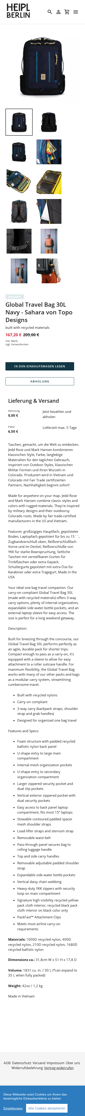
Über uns (73, 1063)
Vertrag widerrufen (59, 1068)
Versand (39, 1063)
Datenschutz (21, 1063)
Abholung (39, 381)
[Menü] (75, 12)
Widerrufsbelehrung (27, 1068)
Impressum (55, 1063)
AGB (7, 1063)
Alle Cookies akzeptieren (46, 1108)
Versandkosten (20, 344)
